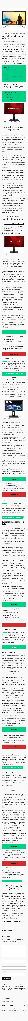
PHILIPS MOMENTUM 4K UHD (13, 523)
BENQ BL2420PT (10, 380)
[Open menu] (25, 2)
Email (4, 965)
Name (4, 959)
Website (4, 971)
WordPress (11, 1018)
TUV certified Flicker (9, 812)
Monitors (19, 41)
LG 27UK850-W (10, 652)
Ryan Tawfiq (13, 41)
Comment (5, 944)
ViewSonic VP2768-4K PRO (14, 224)
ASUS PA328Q (9, 772)
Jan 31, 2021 (5, 41)
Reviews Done (5, 2)
